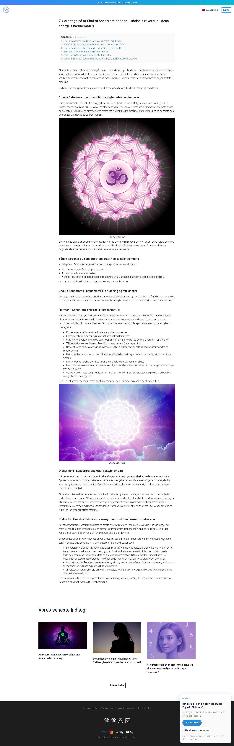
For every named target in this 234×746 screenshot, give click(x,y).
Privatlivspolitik (144, 708)
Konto (226, 10)
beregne (138, 88)
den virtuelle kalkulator (149, 578)
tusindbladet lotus (121, 74)
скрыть (81, 37)
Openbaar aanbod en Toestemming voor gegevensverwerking (109, 708)
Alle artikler (117, 685)
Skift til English (192, 722)
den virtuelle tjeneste (119, 296)
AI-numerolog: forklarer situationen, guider (119, 2)
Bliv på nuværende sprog (196, 730)
